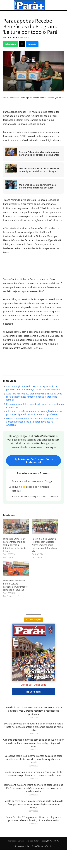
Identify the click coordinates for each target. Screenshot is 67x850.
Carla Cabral (12, 37)
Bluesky (32, 44)
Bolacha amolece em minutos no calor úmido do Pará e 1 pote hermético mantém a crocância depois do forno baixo (33, 727)
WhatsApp (10, 44)
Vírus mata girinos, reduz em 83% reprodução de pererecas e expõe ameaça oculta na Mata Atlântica (33, 388)
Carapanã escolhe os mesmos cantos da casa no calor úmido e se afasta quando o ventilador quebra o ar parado (33, 759)
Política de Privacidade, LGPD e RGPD (43, 840)
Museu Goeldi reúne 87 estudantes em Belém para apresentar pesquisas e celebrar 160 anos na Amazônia (33, 421)
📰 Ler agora (33, 691)
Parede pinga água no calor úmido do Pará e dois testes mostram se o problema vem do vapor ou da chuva (33, 773)
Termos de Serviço (16, 840)
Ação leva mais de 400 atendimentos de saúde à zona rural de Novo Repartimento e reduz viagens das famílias (34, 396)
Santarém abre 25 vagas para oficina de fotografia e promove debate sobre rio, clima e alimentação (33, 818)
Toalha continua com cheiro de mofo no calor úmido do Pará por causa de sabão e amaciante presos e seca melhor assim (33, 788)
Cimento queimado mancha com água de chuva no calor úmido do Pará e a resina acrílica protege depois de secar (33, 743)
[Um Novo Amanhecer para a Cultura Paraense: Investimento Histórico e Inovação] (16, 568)
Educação (14, 97)
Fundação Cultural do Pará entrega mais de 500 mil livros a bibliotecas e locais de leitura (14, 545)
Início (5, 97)
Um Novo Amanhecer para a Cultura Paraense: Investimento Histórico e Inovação (15, 585)
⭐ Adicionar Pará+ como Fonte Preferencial (33, 460)
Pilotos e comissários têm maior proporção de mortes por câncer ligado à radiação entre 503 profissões (34, 413)
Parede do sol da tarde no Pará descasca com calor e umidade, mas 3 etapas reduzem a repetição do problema (33, 710)
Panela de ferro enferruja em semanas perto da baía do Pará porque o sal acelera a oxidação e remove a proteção (33, 804)
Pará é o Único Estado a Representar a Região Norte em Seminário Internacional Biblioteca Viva (44, 545)
